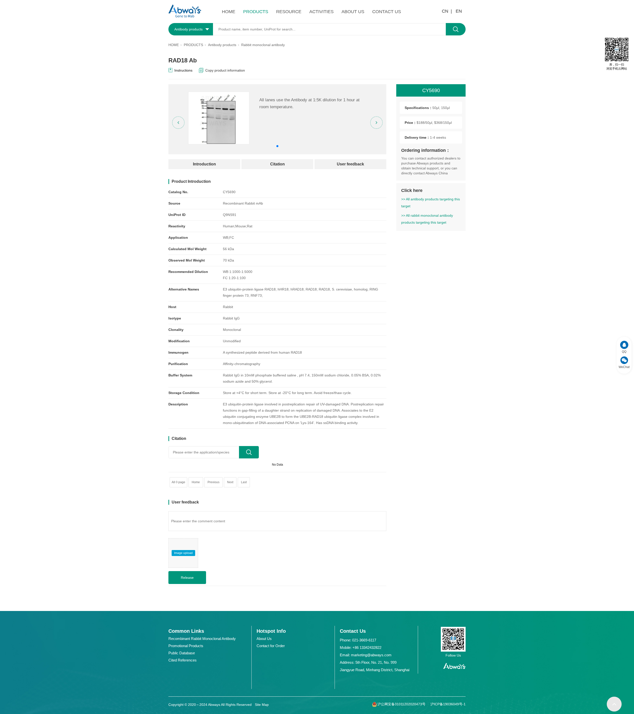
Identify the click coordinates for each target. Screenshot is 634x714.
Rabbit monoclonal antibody (263, 45)
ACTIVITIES (321, 11)
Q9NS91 (229, 215)
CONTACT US (386, 11)
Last (244, 482)
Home (196, 482)
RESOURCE (288, 11)
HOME (228, 11)
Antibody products (222, 45)
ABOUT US (353, 11)
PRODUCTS (255, 11)
